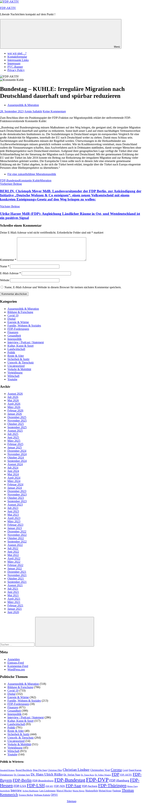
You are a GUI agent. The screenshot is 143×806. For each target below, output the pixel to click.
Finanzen (12, 332)
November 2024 (17, 454)
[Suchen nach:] (17, 644)
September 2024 (17, 460)
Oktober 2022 (15, 538)
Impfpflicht (5, 791)
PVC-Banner (15, 66)
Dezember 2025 (16, 417)
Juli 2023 (12, 508)
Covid (125, 770)
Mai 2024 (13, 474)
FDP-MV (49, 786)
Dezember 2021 (16, 571)
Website (4, 280)
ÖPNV (54, 794)
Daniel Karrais (135, 770)
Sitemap (71, 801)
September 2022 (17, 541)
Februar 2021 (15, 605)
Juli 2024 (12, 467)
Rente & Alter (15, 355)
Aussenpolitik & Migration (23, 105)
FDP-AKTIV (8, 8)
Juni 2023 (13, 511)
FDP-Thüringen (112, 785)
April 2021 (13, 598)
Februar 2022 (15, 565)
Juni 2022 (13, 551)
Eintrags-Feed (15, 662)
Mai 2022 (13, 555)
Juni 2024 (13, 471)
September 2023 (17, 501)
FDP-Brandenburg (43, 780)
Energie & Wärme (18, 322)
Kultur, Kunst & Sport (20, 345)
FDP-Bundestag (9, 180)
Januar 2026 (14, 413)
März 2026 (13, 407)
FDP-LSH (36, 785)
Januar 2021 (14, 608)
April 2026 (13, 403)
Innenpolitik (14, 339)
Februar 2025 (15, 444)
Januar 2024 (14, 487)
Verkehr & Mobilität (19, 369)
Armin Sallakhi (33, 111)
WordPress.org (16, 669)
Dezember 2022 (16, 531)
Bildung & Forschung (20, 312)
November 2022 (17, 534)
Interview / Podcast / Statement (25, 342)
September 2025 (17, 427)
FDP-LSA (20, 786)
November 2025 (17, 420)
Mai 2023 (13, 514)
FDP (115, 774)
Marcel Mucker (64, 790)
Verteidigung (15, 372)
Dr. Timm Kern (87, 775)
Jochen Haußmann (31, 791)
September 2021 (17, 581)
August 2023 (15, 504)
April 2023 (13, 518)
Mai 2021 (13, 595)
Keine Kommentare (54, 111)
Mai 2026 (13, 400)
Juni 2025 (13, 437)
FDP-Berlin (22, 780)
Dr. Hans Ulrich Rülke (47, 774)
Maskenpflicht (91, 791)
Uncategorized (16, 365)
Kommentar (8, 259)
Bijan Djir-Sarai (40, 770)
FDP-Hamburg (119, 780)
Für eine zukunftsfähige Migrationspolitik (31, 174)
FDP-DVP (97, 780)
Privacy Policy (16, 70)
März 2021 (13, 602)
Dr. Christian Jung (22, 775)
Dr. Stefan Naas (71, 774)
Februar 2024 (15, 484)
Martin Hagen (79, 791)
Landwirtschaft (16, 349)
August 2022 (15, 544)
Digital (11, 318)
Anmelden (13, 659)
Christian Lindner (76, 770)
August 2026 (15, 393)
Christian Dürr (55, 770)
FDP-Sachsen (89, 786)
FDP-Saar (73, 785)
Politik (11, 352)
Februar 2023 (15, 524)
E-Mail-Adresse (10, 273)
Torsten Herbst (26, 794)
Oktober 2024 (15, 457)
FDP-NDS (59, 786)
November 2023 (17, 494)
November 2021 (17, 575)
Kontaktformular (17, 56)
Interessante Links (18, 60)
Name (4, 266)
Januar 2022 (14, 568)
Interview (16, 790)
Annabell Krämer (7, 770)
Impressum (13, 63)
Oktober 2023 (15, 497)
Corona (116, 770)
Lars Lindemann (47, 790)
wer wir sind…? (16, 53)
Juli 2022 (12, 548)
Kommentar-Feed (17, 666)
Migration (45, 180)
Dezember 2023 (16, 491)
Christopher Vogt (100, 769)
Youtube (12, 379)
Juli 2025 (12, 434)
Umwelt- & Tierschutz (20, 362)
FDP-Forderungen (18, 328)
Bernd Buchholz (24, 770)
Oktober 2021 (15, 578)
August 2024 (15, 464)
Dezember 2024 (16, 450)
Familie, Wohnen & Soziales (24, 325)
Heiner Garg (132, 786)
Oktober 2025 (15, 423)
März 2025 (13, 440)
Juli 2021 (12, 588)
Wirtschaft (13, 376)
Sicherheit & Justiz (18, 359)
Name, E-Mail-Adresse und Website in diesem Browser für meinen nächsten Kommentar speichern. (62, 287)
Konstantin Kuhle (29, 180)
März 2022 (13, 561)
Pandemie (116, 790)
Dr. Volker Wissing (103, 775)
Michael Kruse (105, 790)
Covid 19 (12, 315)
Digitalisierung (6, 775)
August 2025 (15, 430)
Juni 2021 (13, 592)
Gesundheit (14, 335)
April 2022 (13, 558)
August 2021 (15, 585)
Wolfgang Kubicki (42, 795)
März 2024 (13, 481)
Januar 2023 (14, 528)
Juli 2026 (12, 397)
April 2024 (13, 477)
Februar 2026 (15, 410)
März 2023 (13, 521)
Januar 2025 (14, 447)
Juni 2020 (13, 612)
